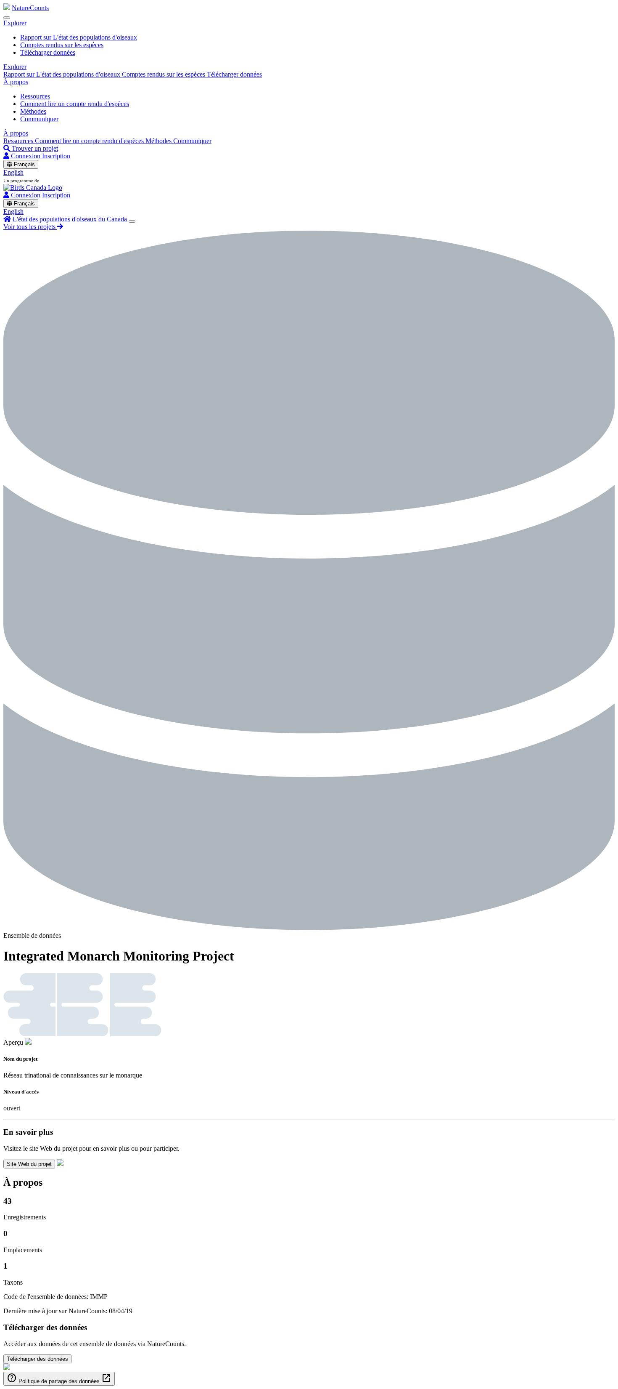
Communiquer (39, 118)
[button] (14, 23)
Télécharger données (47, 52)
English (13, 172)
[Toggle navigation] (6, 17)
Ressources (35, 96)
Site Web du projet (29, 1164)
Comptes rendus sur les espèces (61, 44)
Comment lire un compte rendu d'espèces (74, 103)
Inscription (56, 156)
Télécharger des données (37, 1359)
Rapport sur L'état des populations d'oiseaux (78, 37)
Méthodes (33, 111)
